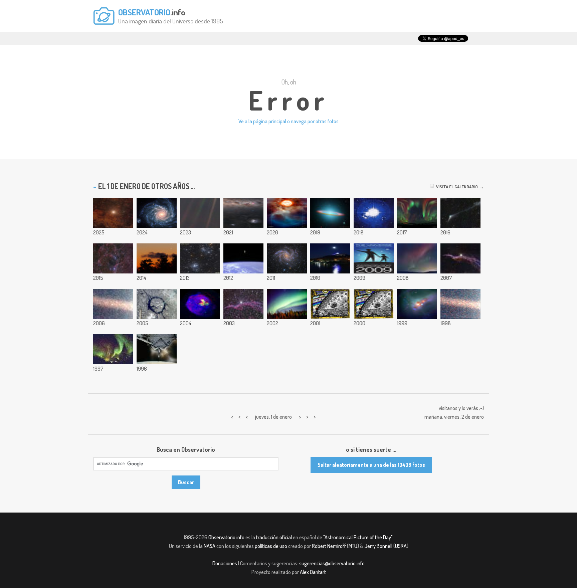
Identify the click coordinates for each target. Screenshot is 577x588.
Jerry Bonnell (378, 546)
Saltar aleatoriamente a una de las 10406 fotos (371, 464)
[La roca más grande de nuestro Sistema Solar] (200, 213)
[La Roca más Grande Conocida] (460, 304)
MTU (353, 546)
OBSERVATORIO (144, 12)
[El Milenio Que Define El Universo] (374, 304)
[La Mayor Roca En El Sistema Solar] (113, 304)
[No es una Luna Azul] (330, 258)
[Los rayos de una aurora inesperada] (417, 258)
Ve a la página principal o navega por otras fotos (288, 121)
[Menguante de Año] (157, 258)
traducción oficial (274, 537)
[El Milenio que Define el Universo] (330, 304)
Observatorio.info (226, 537)
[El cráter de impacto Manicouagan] (157, 304)
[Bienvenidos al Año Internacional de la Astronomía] (374, 258)
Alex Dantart (313, 572)
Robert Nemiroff (329, 546)
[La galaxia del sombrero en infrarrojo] (330, 213)
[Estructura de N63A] (200, 304)
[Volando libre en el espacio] (243, 258)
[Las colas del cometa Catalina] (460, 213)
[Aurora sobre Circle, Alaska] (113, 349)
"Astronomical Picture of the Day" (357, 537)
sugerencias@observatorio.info (332, 563)
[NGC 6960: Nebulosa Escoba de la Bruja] (460, 258)
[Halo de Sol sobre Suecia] (374, 213)
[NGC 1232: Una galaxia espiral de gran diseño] (157, 213)
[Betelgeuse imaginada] (287, 213)
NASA (209, 546)
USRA (401, 546)
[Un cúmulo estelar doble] (200, 258)
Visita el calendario (456, 186)
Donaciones (224, 563)
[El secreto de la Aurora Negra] (287, 304)
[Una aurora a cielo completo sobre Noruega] (417, 213)
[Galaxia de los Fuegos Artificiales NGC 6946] (287, 258)
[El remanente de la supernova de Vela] (113, 258)
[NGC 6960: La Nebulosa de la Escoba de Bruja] (243, 304)
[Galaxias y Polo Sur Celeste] (243, 213)
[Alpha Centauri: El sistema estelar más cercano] (113, 213)
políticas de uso (271, 546)
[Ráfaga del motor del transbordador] (157, 349)
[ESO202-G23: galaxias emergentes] (417, 304)
